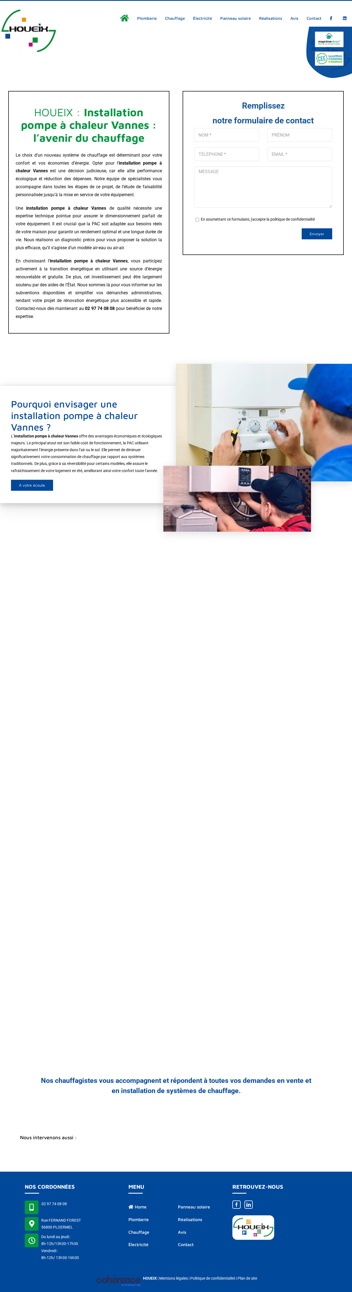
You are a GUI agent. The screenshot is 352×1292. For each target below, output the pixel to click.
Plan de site (247, 1278)
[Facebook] (236, 1204)
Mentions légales (173, 1278)
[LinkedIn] (248, 1204)
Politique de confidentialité (212, 1278)
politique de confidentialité (292, 219)
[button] (176, 1138)
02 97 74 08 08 (54, 1204)
